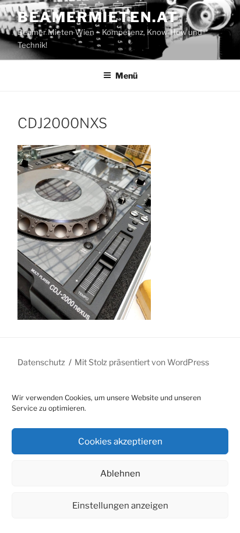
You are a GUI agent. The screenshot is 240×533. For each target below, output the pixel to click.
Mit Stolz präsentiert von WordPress (142, 362)
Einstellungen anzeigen (120, 505)
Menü (126, 75)
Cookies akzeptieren (120, 441)
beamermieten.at (97, 17)
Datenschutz (41, 362)
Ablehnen (120, 473)
